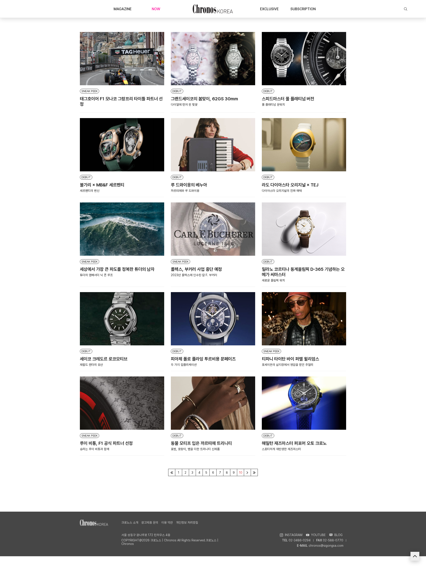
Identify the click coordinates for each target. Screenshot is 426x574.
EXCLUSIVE (269, 9)
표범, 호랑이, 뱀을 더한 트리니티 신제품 (195, 449)
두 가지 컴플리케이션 (184, 364)
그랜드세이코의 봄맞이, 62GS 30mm (204, 98)
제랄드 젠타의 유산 (91, 364)
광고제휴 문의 (149, 522)
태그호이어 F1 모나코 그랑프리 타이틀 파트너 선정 (121, 101)
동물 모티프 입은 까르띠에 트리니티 (201, 443)
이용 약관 (167, 522)
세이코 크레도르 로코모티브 (103, 359)
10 (240, 472)
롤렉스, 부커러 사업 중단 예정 (196, 269)
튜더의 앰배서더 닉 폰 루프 (96, 275)
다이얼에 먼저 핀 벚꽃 (184, 104)
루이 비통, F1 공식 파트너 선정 (106, 443)
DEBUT (177, 91)
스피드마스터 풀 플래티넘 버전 (288, 98)
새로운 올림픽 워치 (273, 280)
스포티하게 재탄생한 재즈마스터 (281, 449)
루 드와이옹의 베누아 (189, 185)
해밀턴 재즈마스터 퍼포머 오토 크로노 (294, 443)
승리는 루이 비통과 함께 (94, 449)
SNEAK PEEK (89, 91)
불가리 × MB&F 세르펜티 (102, 185)
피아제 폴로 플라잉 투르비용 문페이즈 (203, 359)
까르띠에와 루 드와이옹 (185, 190)
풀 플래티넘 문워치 (273, 104)
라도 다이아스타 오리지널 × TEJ (290, 185)
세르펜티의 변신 (89, 190)
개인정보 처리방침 (187, 522)
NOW (156, 9)
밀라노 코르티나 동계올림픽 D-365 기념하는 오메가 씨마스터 (303, 272)
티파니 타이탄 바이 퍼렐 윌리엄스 (290, 359)
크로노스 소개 (129, 522)
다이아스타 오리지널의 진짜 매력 (282, 190)
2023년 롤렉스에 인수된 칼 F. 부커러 (194, 275)
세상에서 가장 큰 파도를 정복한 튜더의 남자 (117, 269)
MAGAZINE (123, 9)
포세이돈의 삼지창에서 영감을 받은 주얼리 (287, 364)
